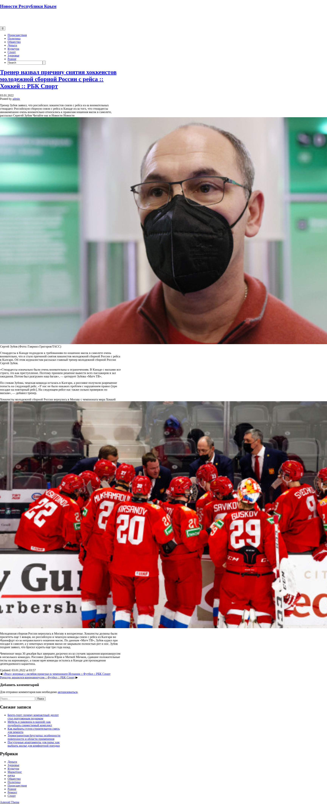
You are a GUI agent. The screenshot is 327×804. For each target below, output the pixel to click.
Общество (14, 41)
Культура (13, 48)
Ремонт (12, 792)
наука (11, 775)
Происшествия (17, 35)
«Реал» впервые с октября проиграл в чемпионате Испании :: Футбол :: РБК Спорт (57, 673)
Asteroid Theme (9, 802)
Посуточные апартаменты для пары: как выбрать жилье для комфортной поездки (34, 744)
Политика (14, 38)
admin (16, 98)
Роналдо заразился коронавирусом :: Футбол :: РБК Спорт (37, 677)
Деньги (12, 45)
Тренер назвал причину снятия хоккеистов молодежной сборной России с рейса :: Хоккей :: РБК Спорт (58, 79)
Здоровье (13, 55)
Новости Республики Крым (28, 6)
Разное (12, 59)
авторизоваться (67, 692)
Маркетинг (15, 772)
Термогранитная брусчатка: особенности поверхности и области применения (34, 737)
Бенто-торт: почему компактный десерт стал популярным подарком (33, 716)
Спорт (12, 52)
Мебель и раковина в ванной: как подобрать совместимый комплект (30, 723)
